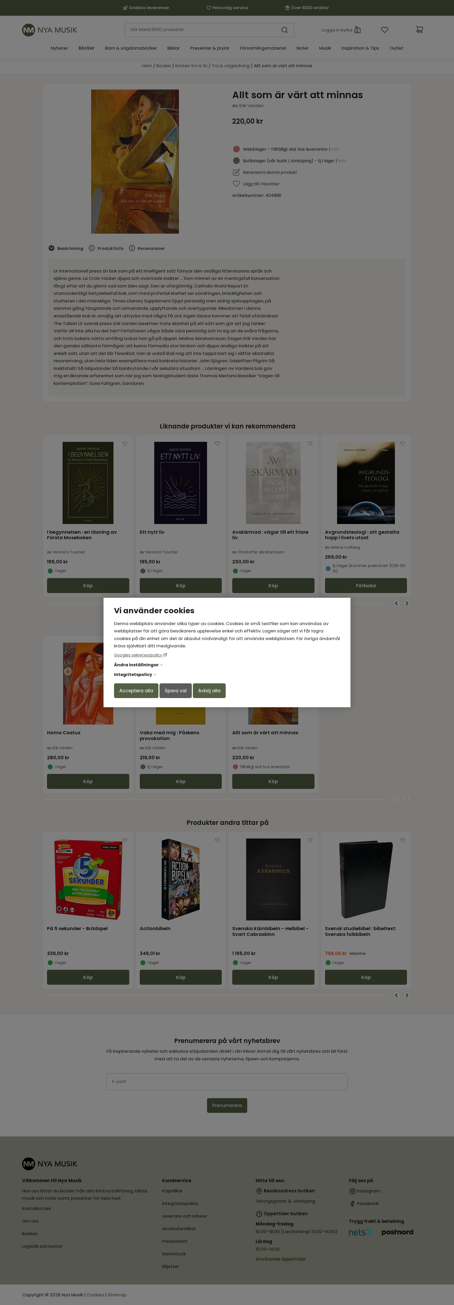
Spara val (176, 691)
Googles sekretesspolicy (138, 655)
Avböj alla (209, 691)
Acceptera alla (136, 691)
